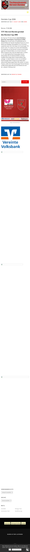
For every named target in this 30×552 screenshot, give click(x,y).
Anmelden (3, 508)
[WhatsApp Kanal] (20, 538)
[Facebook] (9, 538)
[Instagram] (17, 538)
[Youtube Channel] (13, 538)
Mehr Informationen (16, 549)
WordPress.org (18, 511)
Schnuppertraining (15, 523)
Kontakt (23, 523)
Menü (27, 12)
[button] (27, 549)
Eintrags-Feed (18, 508)
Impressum (7, 523)
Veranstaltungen (16, 74)
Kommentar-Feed (5, 511)
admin (25, 21)
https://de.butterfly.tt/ (15, 122)
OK (9, 549)
